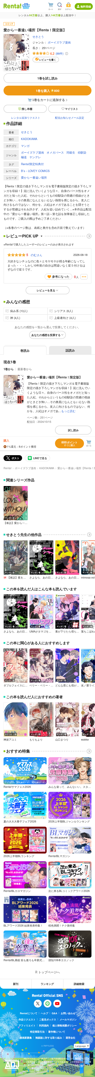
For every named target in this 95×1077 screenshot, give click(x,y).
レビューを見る (46, 290)
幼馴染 (82, 152)
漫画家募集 (26, 1037)
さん (36, 255)
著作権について (56, 1031)
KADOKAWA (29, 139)
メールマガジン (68, 1019)
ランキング (47, 984)
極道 (24, 157)
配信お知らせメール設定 (69, 117)
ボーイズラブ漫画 (59, 42)
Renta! (7, 468)
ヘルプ (44, 1013)
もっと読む (68, 411)
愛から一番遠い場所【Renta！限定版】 (54, 377)
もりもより (36, 739)
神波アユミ (10, 739)
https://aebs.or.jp (31, 1071)
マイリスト (71, 109)
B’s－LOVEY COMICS (35, 171)
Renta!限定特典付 (32, 164)
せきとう (38, 36)
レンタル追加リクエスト (25, 117)
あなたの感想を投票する (46, 335)
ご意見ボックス (47, 1019)
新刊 (15, 984)
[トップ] (12, 6)
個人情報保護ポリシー (64, 1025)
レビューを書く (47, 59)
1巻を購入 (47, 90)
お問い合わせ (68, 1013)
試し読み (73, 430)
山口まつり (61, 739)
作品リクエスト (27, 1019)
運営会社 (70, 1037)
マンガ (25, 146)
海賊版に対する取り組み (48, 1037)
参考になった (60, 276)
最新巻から (24, 369)
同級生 (70, 152)
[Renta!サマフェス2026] (25, 6)
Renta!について (28, 1013)
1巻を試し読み (47, 78)
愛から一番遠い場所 (34, 177)
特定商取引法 (37, 1031)
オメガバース (55, 152)
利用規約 (44, 1025)
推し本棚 (27, 109)
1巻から (9, 369)
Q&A (54, 1013)
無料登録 (85, 6)
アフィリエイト (27, 1025)
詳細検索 (79, 984)
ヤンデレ (35, 157)
